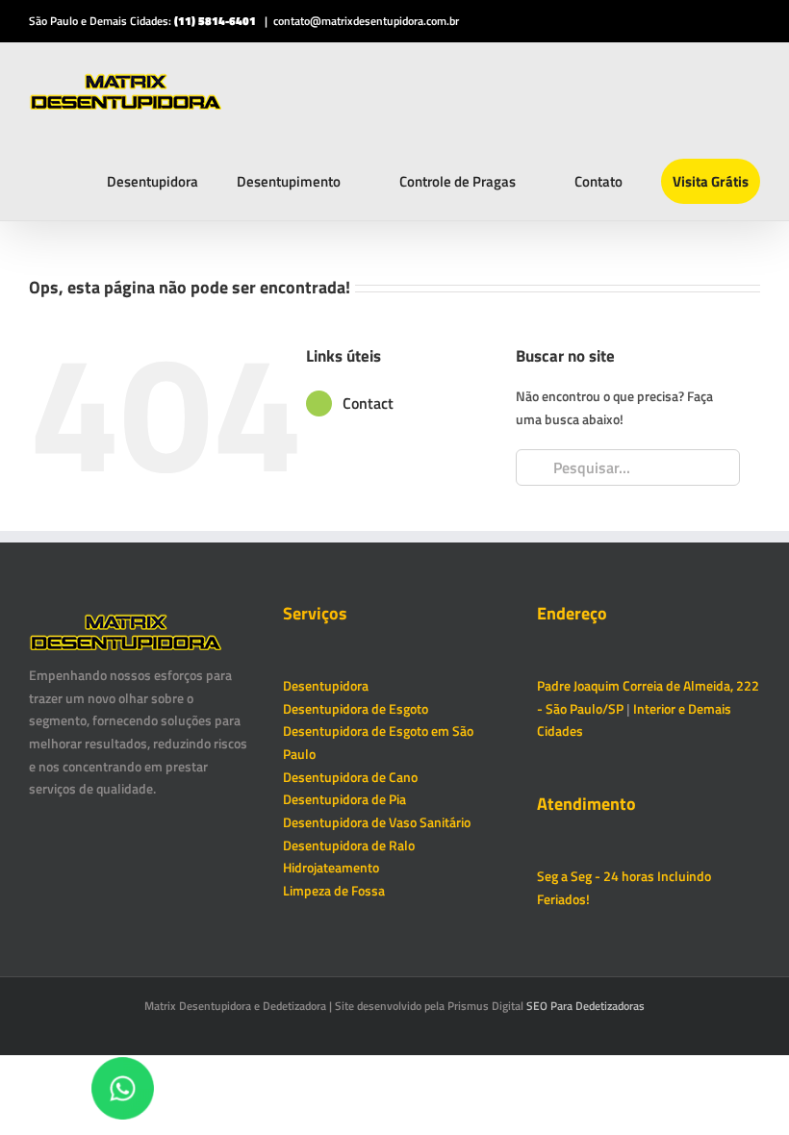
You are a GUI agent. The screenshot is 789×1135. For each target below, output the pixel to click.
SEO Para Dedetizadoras (585, 1005)
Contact (368, 403)
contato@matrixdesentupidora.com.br (366, 21)
